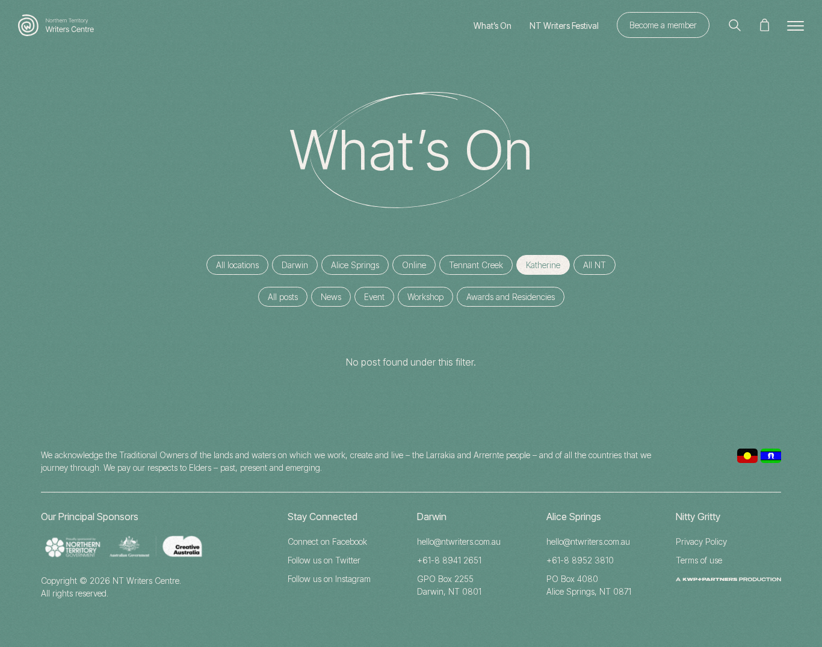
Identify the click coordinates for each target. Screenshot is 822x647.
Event (374, 297)
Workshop (425, 297)
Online (414, 265)
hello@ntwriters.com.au (459, 541)
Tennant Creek (476, 265)
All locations (237, 265)
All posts (283, 297)
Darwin (295, 265)
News (331, 297)
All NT (594, 265)
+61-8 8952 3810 (580, 560)
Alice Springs (355, 265)
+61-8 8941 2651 (449, 560)
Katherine (543, 265)
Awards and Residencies (510, 297)
